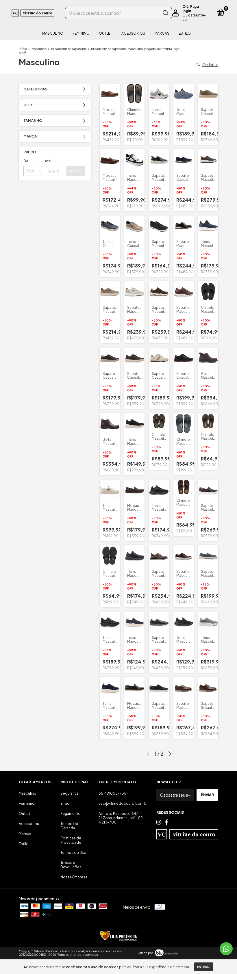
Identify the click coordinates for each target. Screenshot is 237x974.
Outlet (105, 33)
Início (23, 49)
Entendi (203, 967)
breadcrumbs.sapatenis (68, 49)
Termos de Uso (73, 852)
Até (48, 161)
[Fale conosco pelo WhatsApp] (226, 948)
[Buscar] (165, 13)
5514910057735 (112, 793)
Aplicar (75, 170)
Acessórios (133, 33)
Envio (65, 803)
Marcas (161, 33)
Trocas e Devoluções (71, 864)
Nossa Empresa (73, 877)
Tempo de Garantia (69, 825)
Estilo (185, 33)
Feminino (81, 33)
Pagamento (70, 813)
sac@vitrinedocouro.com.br (123, 803)
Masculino (52, 33)
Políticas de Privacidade (70, 840)
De (25, 161)
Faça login (190, 8)
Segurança (69, 793)
